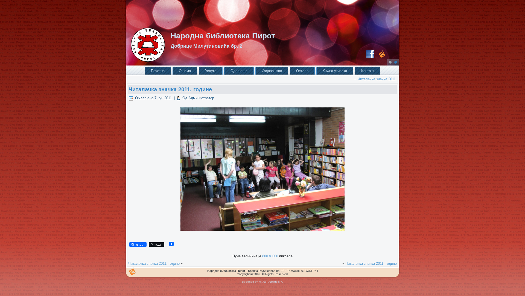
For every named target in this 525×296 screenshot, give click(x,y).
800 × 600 (270, 256)
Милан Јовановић (270, 281)
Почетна (158, 71)
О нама (185, 71)
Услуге (210, 71)
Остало (302, 71)
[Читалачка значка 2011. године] (262, 232)
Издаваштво (272, 71)
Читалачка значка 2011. (375, 79)
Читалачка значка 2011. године (170, 89)
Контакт (367, 71)
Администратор (201, 98)
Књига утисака (335, 71)
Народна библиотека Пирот (223, 36)
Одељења (239, 71)
